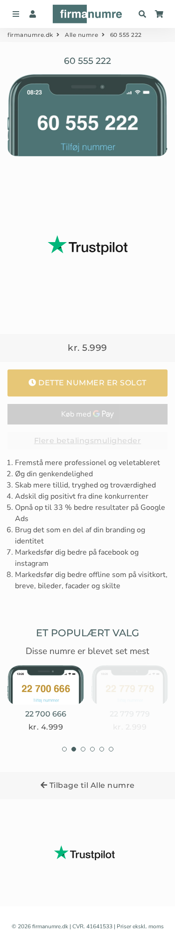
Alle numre (81, 34)
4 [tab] (92, 749)
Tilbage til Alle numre (91, 785)
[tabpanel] (45, 698)
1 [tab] (64, 749)
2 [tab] (73, 749)
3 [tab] (83, 749)
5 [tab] (101, 749)
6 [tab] (111, 749)
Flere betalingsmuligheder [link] (87, 440)
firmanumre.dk (30, 34)
